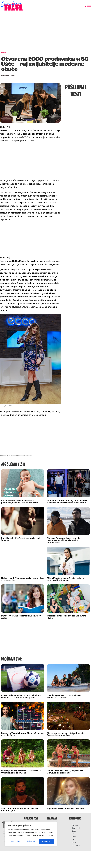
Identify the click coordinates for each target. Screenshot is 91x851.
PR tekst (22, 456)
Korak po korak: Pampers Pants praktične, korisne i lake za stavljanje (19, 502)
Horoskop (76, 845)
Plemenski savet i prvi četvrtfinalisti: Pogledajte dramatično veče (65, 734)
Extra (74, 831)
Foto (73, 834)
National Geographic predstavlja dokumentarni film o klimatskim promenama (63, 540)
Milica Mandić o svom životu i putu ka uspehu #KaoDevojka (65, 579)
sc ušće (29, 456)
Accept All (46, 841)
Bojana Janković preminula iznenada (65, 809)
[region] (31, 834)
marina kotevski (13, 456)
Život (74, 843)
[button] (84, 6)
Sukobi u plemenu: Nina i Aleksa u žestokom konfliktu (64, 696)
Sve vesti (76, 828)
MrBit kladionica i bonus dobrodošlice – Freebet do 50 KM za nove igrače (21, 696)
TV (73, 840)
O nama (75, 825)
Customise (15, 841)
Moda (74, 837)
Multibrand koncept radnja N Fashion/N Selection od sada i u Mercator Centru (67, 502)
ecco (4, 456)
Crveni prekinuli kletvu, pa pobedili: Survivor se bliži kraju (65, 772)
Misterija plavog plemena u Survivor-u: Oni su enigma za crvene (21, 772)
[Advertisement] (45, 32)
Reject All (31, 841)
